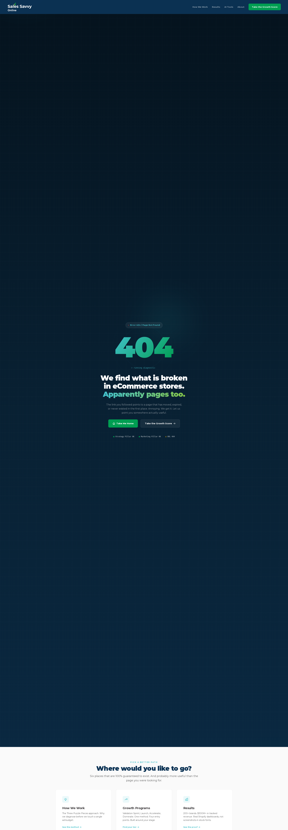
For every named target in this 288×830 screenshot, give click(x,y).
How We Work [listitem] (200, 7)
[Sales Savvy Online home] (19, 7)
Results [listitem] (216, 7)
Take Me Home (125, 423)
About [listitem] (240, 7)
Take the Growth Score (265, 7)
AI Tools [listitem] (228, 7)
